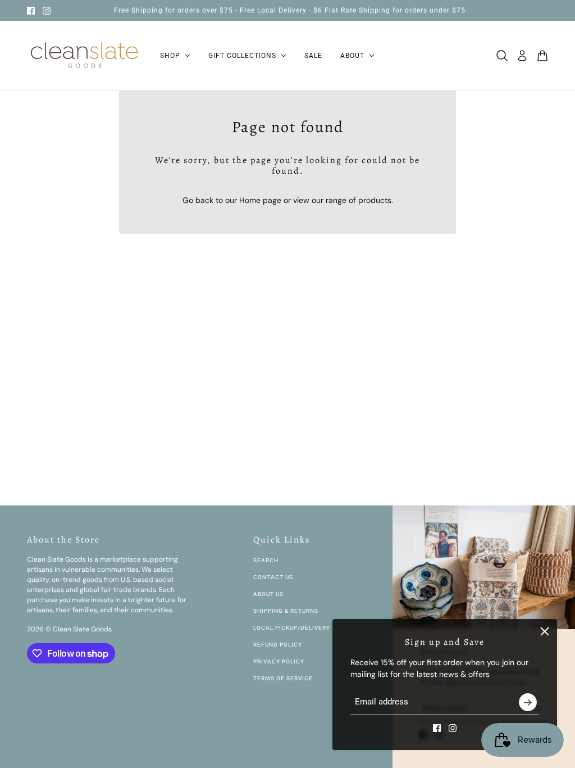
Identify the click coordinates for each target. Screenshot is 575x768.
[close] (544, 631)
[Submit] (528, 702)
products (374, 200)
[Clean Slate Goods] (84, 56)
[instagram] (46, 10)
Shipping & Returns (285, 611)
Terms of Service (283, 678)
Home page (260, 200)
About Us (268, 594)
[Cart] (542, 55)
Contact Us (273, 577)
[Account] (522, 55)
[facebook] (31, 10)
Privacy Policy (278, 661)
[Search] (502, 55)
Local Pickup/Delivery (291, 628)
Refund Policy (277, 644)
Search (266, 560)
